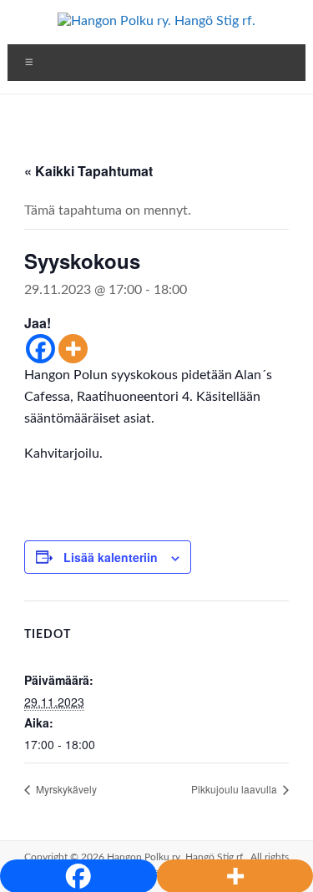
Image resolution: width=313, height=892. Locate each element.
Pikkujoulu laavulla (235, 789)
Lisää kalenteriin (110, 557)
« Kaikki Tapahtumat (88, 170)
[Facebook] (40, 348)
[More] (73, 348)
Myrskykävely (65, 789)
